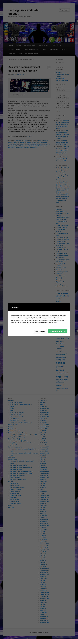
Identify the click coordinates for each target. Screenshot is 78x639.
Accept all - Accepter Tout (58, 331)
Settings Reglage (40, 331)
